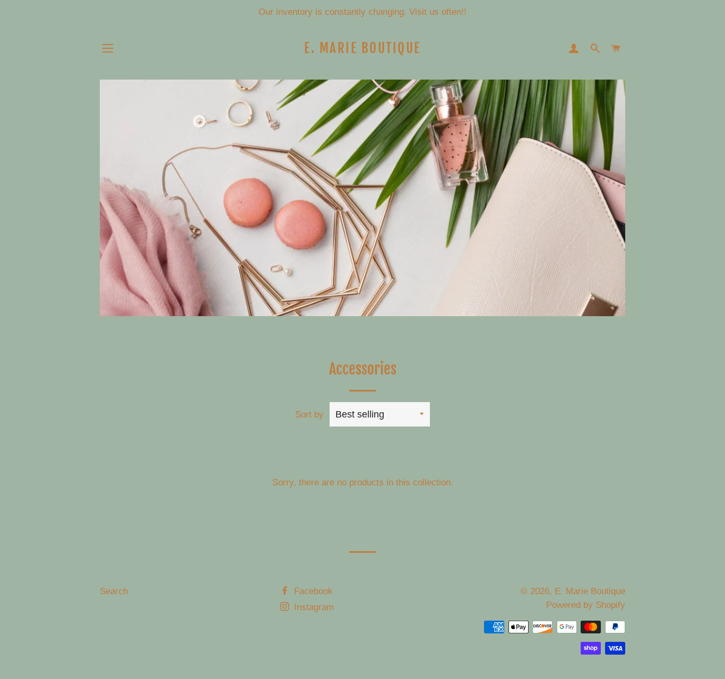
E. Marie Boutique (362, 48)
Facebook (312, 591)
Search (114, 591)
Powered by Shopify (585, 605)
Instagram (312, 607)
